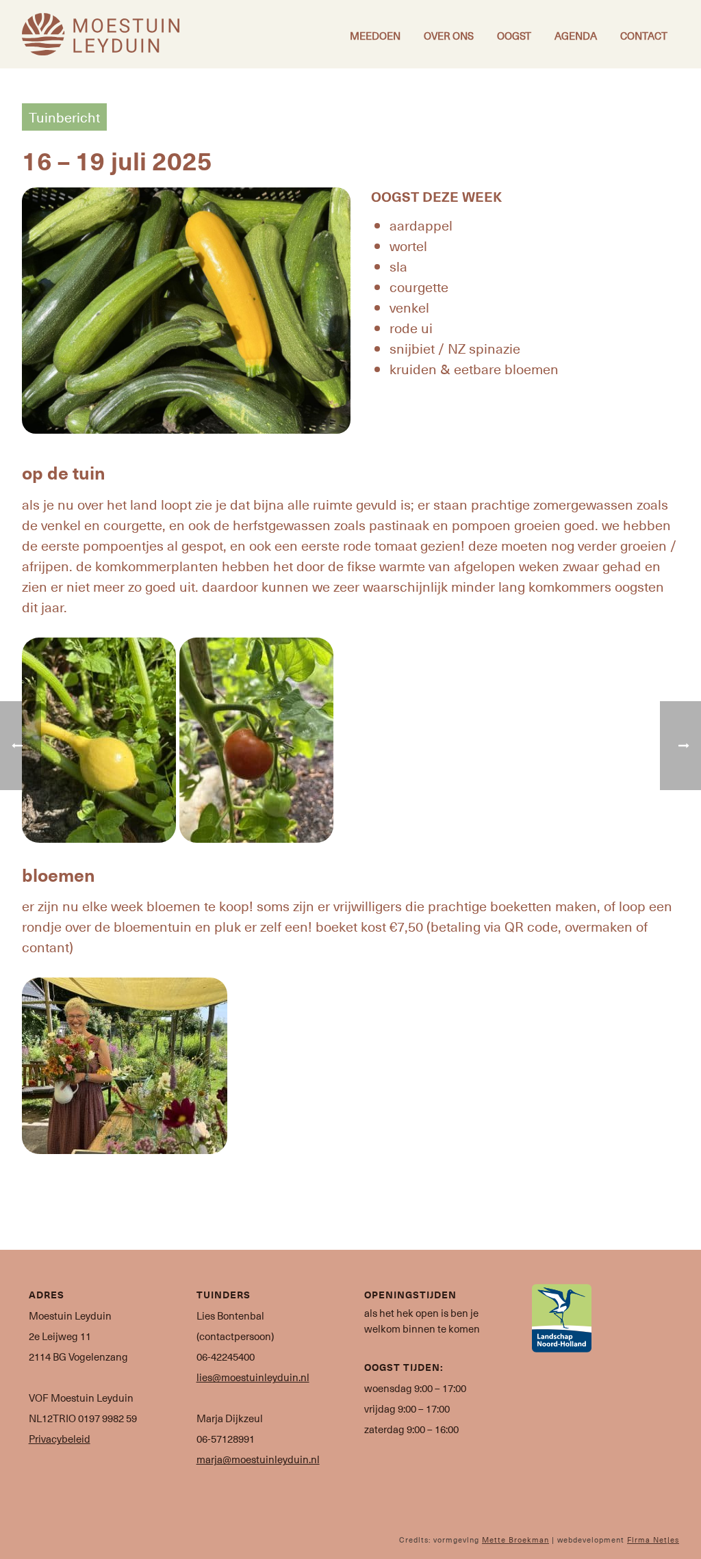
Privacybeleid (59, 1438)
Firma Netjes (653, 1539)
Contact (643, 35)
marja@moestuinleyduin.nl (258, 1459)
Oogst (514, 35)
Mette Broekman (515, 1539)
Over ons (449, 35)
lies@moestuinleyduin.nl (252, 1377)
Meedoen (375, 35)
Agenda (576, 35)
